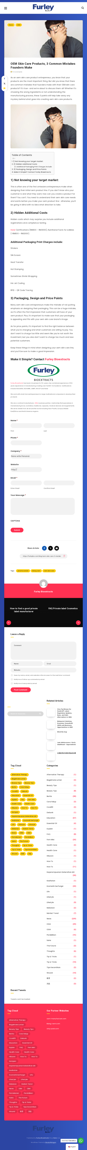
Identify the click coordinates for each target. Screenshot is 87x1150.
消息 (29, 854)
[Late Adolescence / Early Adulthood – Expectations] (51, 746)
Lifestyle (22, 825)
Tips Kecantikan (31, 849)
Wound (14, 854)
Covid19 (15, 791)
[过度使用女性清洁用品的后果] (51, 756)
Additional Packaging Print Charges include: (34, 167)
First (12, 431)
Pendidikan (29, 837)
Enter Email (15, 488)
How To (24, 808)
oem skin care (49, 571)
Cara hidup (24, 787)
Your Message (18, 495)
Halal (13, 230)
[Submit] (40, 713)
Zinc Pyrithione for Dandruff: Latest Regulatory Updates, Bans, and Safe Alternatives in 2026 (64, 713)
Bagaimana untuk (19, 779)
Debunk (24, 791)
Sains (14, 841)
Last (45, 431)
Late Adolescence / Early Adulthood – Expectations (66, 743)
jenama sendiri (23, 571)
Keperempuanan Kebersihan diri (24, 816)
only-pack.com (53, 1028)
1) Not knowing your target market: (28, 161)
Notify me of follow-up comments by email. (29, 679)
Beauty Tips (16, 783)
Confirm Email (49, 488)
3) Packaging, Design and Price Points (30, 169)
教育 (22, 854)
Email (14, 478)
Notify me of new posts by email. (25, 683)
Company (16, 451)
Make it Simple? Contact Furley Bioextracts (32, 172)
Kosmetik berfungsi (30, 820)
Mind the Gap (62, 732)
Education (16, 795)
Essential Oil (28, 795)
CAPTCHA (15, 521)
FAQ (22, 800)
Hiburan (15, 808)
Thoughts (15, 845)
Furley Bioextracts (57, 359)
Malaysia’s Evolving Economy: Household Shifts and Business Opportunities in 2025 (65, 724)
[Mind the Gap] (51, 735)
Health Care (16, 804)
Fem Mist (31, 800)
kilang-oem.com (53, 1024)
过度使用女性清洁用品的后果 (66, 753)
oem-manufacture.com (56, 1019)
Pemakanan (16, 837)
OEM (18, 25)
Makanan (15, 829)
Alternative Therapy (19, 775)
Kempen (15, 812)
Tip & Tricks (27, 845)
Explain (14, 800)
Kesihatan (16, 820)
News (11, 25)
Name (14, 420)
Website (15, 464)
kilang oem (36, 571)
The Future (24, 841)
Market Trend (28, 829)
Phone (14, 438)
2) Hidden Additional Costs (25, 164)
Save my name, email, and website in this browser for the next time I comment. (42, 675)
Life (13, 825)
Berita (14, 787)
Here (55, 1138)
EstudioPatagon (50, 1142)
